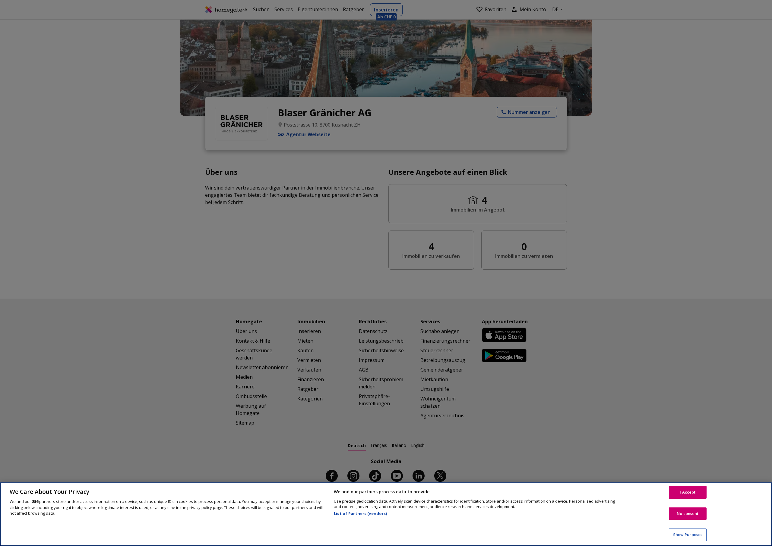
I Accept (687, 492)
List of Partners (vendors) (360, 513)
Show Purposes (688, 534)
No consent (687, 513)
